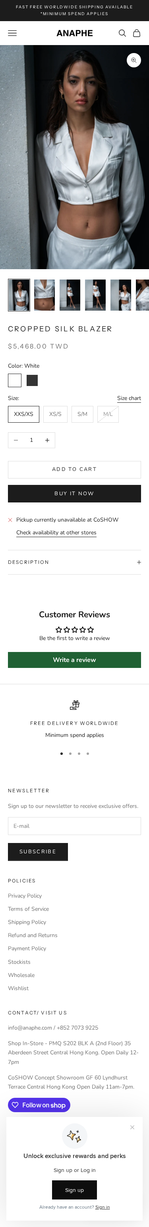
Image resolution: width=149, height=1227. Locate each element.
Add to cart (74, 469)
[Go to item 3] (70, 295)
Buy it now (74, 493)
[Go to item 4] (95, 295)
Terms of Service (28, 909)
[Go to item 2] (44, 295)
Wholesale (21, 975)
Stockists (19, 962)
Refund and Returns (33, 935)
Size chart (129, 398)
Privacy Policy (25, 896)
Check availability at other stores (56, 532)
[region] (74, 720)
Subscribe (37, 851)
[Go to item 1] (19, 295)
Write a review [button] (74, 660)
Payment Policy (27, 948)
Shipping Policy (27, 922)
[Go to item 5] (121, 295)
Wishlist (18, 988)
